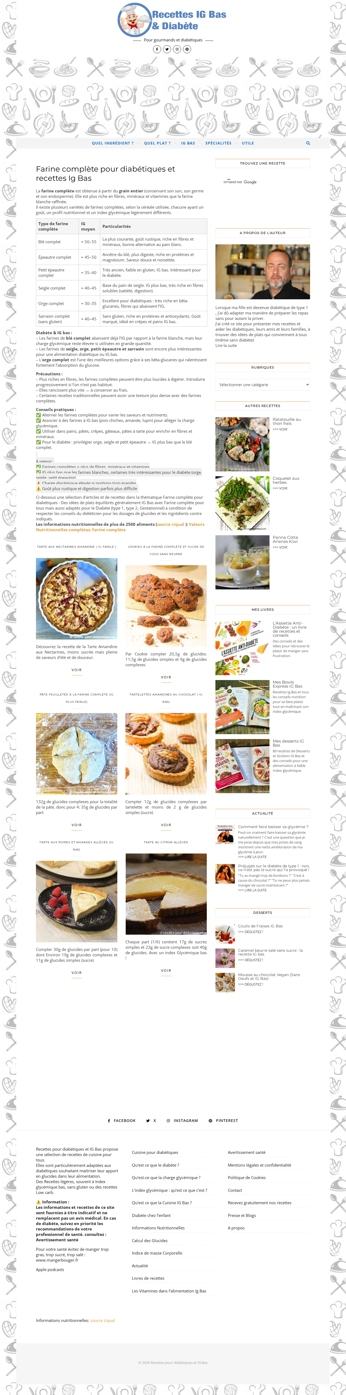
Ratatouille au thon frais (287, 421)
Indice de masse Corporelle (157, 1253)
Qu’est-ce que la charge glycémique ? (166, 1177)
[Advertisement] (173, 97)
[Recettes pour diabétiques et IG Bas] (173, 28)
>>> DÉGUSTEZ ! (250, 931)
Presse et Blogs (242, 1215)
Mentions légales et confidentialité (259, 1165)
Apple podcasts (50, 1269)
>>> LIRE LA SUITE (252, 856)
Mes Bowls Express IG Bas (287, 684)
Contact (235, 1190)
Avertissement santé (57, 1239)
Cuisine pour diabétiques (155, 1152)
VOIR (77, 669)
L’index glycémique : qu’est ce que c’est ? (169, 1190)
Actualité (140, 1265)
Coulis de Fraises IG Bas (260, 926)
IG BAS (188, 143)
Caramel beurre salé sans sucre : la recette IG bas (270, 952)
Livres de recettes (148, 1278)
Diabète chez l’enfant (151, 1215)
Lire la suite (226, 345)
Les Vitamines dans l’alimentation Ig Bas (169, 1291)
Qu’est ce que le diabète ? (155, 1165)
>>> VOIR (280, 429)
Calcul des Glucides (150, 1240)
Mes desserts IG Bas (288, 743)
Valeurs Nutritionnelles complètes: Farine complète (120, 526)
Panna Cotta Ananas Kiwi (285, 539)
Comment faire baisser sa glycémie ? (273, 826)
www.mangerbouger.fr (57, 1260)
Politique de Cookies (247, 1177)
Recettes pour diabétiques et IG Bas (69, 1149)
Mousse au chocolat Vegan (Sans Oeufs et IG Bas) (269, 976)
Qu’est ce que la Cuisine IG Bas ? (162, 1202)
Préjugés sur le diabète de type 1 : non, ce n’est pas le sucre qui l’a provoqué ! (274, 868)
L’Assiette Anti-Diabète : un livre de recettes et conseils (290, 629)
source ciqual (171, 524)
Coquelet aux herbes (286, 480)
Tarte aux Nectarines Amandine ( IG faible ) (76, 547)
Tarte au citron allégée (166, 842)
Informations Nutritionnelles (158, 1227)
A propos (236, 1227)
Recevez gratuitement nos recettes (259, 1202)
